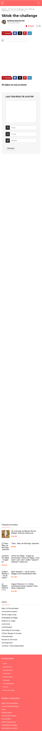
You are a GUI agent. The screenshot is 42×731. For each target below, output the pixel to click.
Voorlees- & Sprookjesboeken (13, 646)
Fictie (4, 709)
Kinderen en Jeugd (8, 621)
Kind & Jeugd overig (9, 615)
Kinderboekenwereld (15, 21)
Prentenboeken (7, 636)
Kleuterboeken (7, 670)
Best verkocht (7, 667)
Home (4, 9)
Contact (5, 687)
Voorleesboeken (8, 683)
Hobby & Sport (7, 712)
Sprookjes (6, 680)
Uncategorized (7, 643)
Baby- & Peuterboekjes (10, 608)
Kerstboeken (6, 719)
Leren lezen (6, 624)
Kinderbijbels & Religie (10, 618)
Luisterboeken (7, 627)
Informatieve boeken (9, 612)
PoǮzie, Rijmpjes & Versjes (12, 633)
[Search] (38, 3)
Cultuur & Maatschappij (10, 706)
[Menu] (2, 3)
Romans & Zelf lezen (9, 640)
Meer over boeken (9, 690)
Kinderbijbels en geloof (10, 728)
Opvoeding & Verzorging (10, 630)
